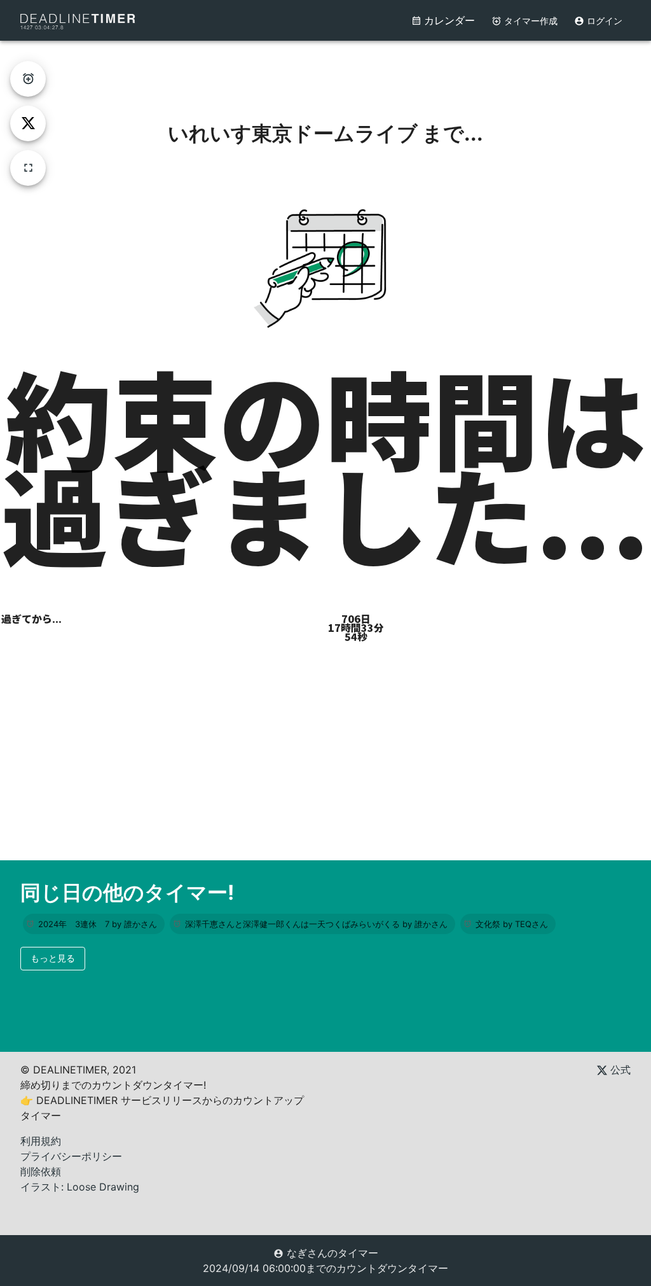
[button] (94, 924)
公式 (619, 1069)
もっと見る (53, 958)
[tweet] (28, 123)
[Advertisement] (325, 69)
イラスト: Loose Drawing (79, 1186)
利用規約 (40, 1141)
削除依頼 (40, 1171)
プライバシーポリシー (71, 1156)
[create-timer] (28, 79)
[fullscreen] (28, 168)
